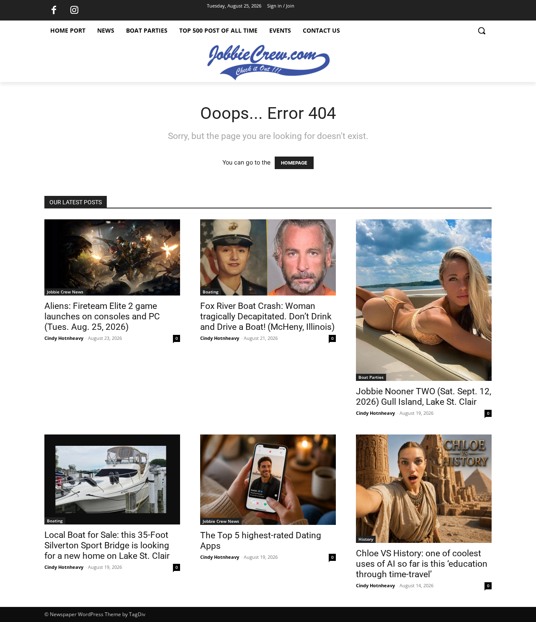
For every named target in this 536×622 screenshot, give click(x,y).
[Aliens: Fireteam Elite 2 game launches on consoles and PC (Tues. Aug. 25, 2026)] (112, 257)
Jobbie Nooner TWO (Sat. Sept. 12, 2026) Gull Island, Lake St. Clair (423, 396)
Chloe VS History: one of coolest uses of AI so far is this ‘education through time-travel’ (421, 563)
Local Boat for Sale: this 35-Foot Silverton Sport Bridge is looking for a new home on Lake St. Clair (107, 545)
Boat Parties (371, 377)
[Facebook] (53, 10)
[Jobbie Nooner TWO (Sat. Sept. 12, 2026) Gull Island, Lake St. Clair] (424, 300)
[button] (482, 31)
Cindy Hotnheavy (63, 338)
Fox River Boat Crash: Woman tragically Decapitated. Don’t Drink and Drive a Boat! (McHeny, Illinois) (267, 316)
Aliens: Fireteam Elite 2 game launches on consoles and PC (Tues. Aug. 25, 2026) (102, 316)
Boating (211, 292)
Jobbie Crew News (65, 292)
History (365, 539)
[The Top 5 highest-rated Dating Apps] (268, 479)
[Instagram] (74, 10)
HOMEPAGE (294, 163)
